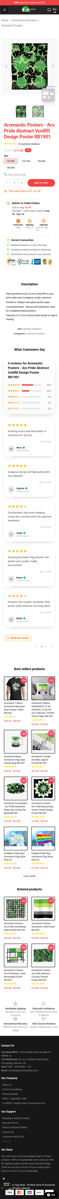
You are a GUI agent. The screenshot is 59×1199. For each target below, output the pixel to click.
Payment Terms (10, 1123)
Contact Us (8, 1132)
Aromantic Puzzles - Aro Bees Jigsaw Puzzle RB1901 (41, 759)
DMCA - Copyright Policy (14, 1098)
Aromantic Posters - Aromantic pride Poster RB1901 (43, 926)
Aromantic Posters (12, 25)
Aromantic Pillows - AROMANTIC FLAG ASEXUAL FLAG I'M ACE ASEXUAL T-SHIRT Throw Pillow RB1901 (42, 710)
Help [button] (53, 1195)
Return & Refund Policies (14, 1127)
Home (4, 20)
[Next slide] (52, 66)
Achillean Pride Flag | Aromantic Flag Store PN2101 (14, 856)
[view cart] (54, 10)
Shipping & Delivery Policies (16, 1118)
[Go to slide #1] (21, 111)
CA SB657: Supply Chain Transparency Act (23, 1103)
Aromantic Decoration (24, 20)
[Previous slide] (6, 66)
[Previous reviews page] (36, 647)
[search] (49, 10)
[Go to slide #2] (38, 111)
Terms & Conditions (12, 1089)
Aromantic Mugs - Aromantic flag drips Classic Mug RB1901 (14, 759)
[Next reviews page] (52, 647)
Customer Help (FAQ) (13, 1136)
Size (6, 155)
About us (6, 1084)
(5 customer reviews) (29, 144)
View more (29, 876)
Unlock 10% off (7, 1184)
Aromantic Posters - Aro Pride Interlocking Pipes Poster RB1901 (15, 926)
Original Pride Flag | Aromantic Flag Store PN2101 (42, 856)
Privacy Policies (10, 1094)
